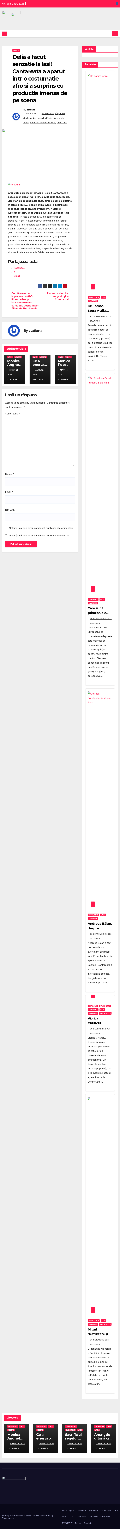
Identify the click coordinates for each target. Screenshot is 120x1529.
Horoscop (93, 1510)
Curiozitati (94, 297)
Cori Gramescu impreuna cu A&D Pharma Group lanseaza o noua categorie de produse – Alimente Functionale (25, 301)
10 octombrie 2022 (100, 316)
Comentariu (12, 413)
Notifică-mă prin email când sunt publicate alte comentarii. (41, 528)
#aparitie (60, 113)
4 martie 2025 (74, 1444)
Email (9, 491)
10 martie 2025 (46, 1444)
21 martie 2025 (17, 1444)
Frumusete (93, 915)
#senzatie (62, 122)
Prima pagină (68, 1510)
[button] (109, 33)
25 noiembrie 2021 (100, 1340)
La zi (10, 357)
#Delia (48, 118)
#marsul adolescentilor (42, 122)
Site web (10, 509)
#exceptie (59, 118)
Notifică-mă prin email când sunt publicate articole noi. (39, 535)
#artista (27, 118)
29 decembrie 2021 (100, 1029)
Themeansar (8, 1518)
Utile (97, 1430)
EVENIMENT (93, 599)
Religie (78, 1523)
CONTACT (81, 1510)
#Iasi (26, 122)
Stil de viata (105, 1013)
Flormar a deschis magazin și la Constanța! (58, 296)
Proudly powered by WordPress (17, 1515)
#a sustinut (48, 113)
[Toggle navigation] (115, 33)
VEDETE (16, 50)
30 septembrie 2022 (101, 618)
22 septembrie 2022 (101, 934)
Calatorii (93, 1006)
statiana (31, 109)
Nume (9, 474)
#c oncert (38, 118)
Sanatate (93, 301)
